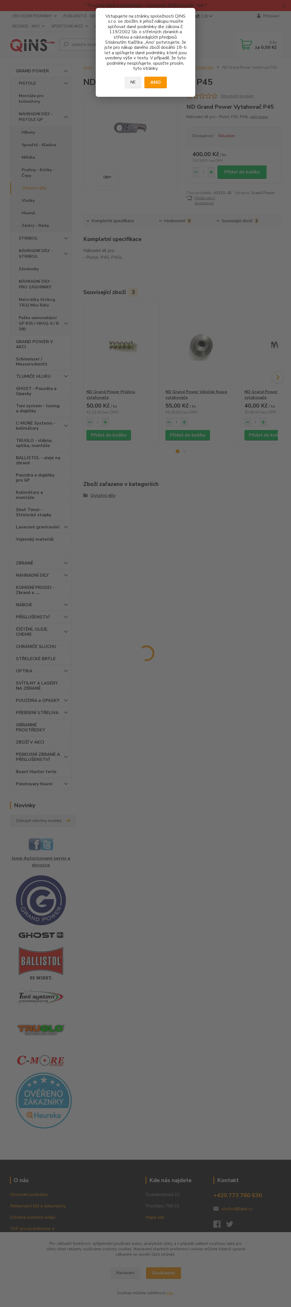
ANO (155, 82)
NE (133, 82)
